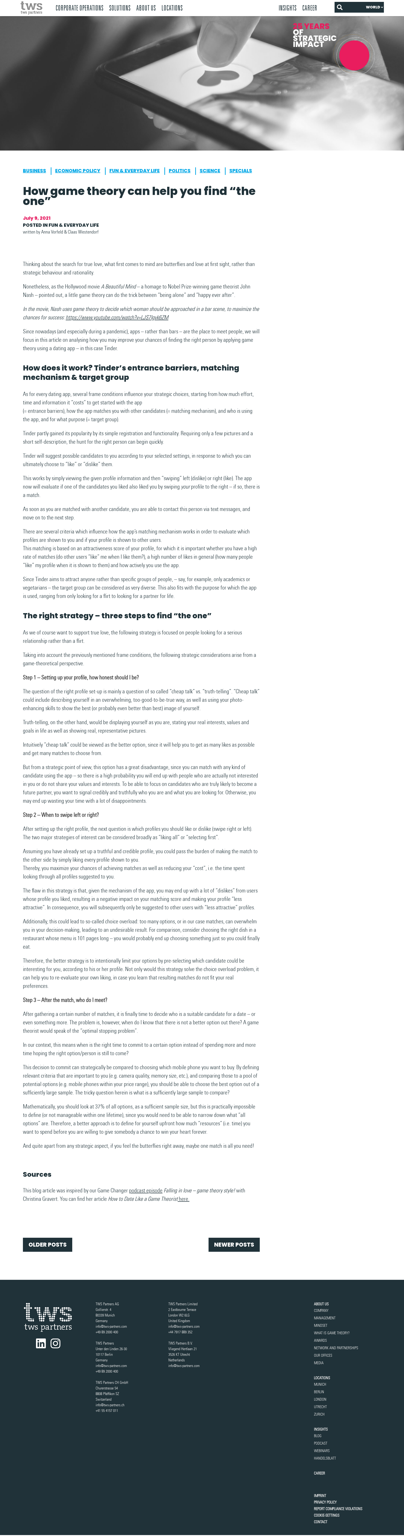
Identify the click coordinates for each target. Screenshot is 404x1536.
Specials (240, 170)
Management (324, 1318)
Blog (317, 1436)
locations (172, 8)
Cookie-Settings (326, 1515)
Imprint (320, 1495)
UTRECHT (320, 1407)
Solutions (120, 8)
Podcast (320, 1443)
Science (210, 170)
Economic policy (77, 170)
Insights (288, 8)
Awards (320, 1340)
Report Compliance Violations (338, 1509)
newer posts (234, 1244)
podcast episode (145, 1190)
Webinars (322, 1451)
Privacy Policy (325, 1502)
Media (319, 1363)
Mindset (320, 1325)
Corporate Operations (80, 8)
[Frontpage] (35, 8)
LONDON (320, 1399)
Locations (322, 1378)
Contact (320, 1522)
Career (309, 8)
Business (34, 170)
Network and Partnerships (336, 1348)
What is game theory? (332, 1333)
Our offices (323, 1355)
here (183, 1198)
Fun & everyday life (134, 170)
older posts (48, 1244)
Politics (180, 170)
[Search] (340, 7)
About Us (146, 8)
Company (321, 1310)
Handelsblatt (325, 1458)
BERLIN (319, 1392)
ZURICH (319, 1414)
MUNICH (320, 1384)
